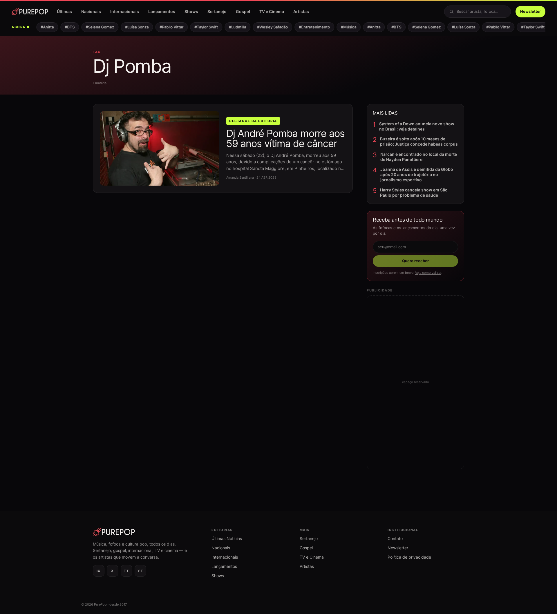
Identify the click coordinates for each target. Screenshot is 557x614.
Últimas (64, 11)
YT (140, 571)
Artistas (301, 11)
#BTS (66, 27)
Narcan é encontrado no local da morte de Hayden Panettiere (418, 157)
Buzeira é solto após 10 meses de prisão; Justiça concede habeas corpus (419, 141)
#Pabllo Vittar (168, 27)
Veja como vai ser (428, 273)
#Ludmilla (233, 27)
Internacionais (124, 11)
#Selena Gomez (96, 27)
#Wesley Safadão (268, 27)
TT (126, 571)
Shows (191, 11)
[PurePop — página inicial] (30, 11)
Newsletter (530, 11)
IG (99, 571)
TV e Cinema (271, 11)
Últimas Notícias (226, 538)
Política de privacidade (409, 557)
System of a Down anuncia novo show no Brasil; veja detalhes (416, 126)
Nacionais (91, 11)
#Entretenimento (310, 27)
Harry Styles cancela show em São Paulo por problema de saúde (414, 192)
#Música (344, 27)
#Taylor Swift (202, 27)
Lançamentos (161, 11)
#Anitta (43, 27)
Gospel (243, 11)
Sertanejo (217, 11)
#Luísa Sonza (133, 27)
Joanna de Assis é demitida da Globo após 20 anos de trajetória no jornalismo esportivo (416, 174)
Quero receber (415, 260)
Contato (395, 538)
